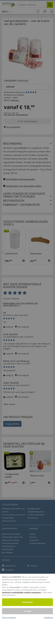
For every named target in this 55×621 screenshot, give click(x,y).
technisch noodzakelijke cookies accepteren (21, 592)
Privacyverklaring (9, 618)
